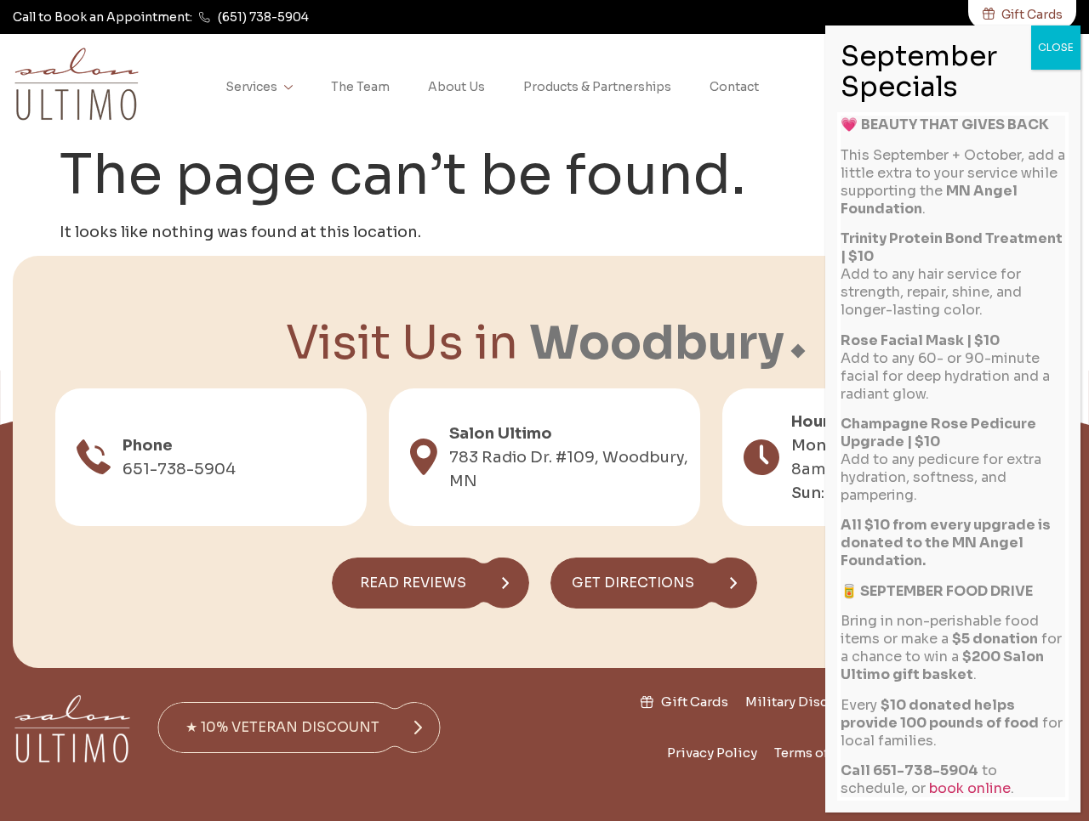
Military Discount (801, 702)
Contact (734, 86)
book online (970, 788)
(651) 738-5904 (263, 17)
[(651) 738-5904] (204, 17)
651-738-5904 (179, 469)
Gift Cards (694, 702)
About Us (456, 86)
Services (251, 86)
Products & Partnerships (597, 86)
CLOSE (1056, 47)
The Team (360, 86)
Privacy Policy (712, 753)
